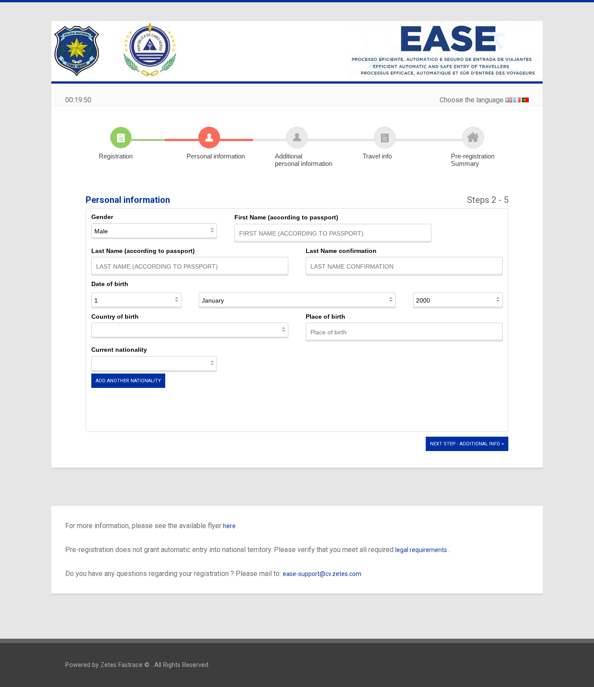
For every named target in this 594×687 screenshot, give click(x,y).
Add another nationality (128, 381)
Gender (102, 216)
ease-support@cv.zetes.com (322, 573)
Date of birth (109, 283)
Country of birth (115, 316)
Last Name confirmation (341, 250)
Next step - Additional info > (467, 444)
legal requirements (421, 549)
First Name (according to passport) (286, 217)
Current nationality (119, 349)
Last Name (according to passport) (143, 250)
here (230, 525)
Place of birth (325, 316)
